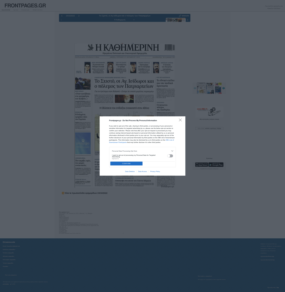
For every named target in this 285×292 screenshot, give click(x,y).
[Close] (181, 121)
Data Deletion (130, 171)
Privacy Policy (155, 171)
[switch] (170, 155)
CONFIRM (126, 163)
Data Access (142, 171)
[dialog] (142, 146)
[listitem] (142, 151)
